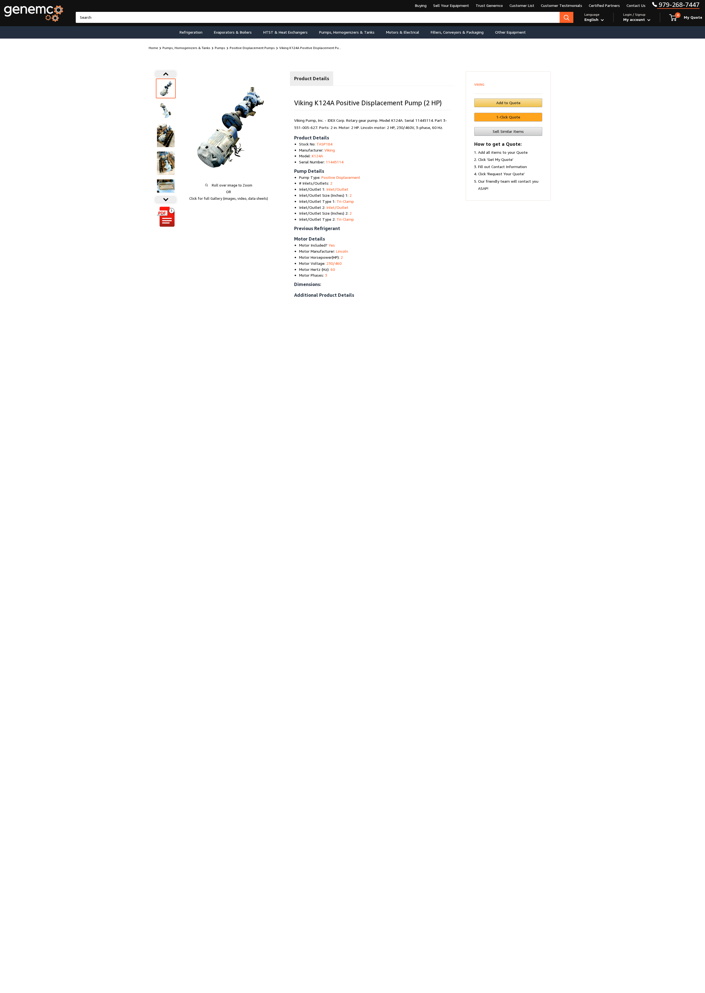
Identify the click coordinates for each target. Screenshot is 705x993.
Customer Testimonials (561, 5)
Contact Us (636, 5)
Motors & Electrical (402, 32)
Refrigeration (191, 32)
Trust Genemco (489, 5)
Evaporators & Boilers (233, 32)
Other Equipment (510, 32)
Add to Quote (508, 102)
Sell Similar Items (508, 131)
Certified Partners (604, 5)
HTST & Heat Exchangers (285, 32)
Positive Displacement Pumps (252, 48)
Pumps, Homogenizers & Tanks (347, 32)
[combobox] (318, 17)
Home (153, 48)
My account (634, 19)
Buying (421, 5)
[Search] (566, 17)
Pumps (220, 48)
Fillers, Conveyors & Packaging (457, 32)
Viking (479, 84)
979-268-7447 (678, 4)
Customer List (521, 5)
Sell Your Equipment (451, 5)
